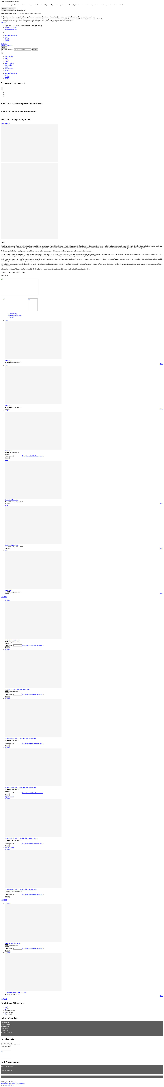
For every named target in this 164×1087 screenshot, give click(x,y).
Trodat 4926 (8, 360)
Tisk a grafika (9, 56)
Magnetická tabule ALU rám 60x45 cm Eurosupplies (20, 738)
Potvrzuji (3, 22)
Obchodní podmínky (11, 35)
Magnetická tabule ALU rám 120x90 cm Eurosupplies (21, 889)
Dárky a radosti (9, 63)
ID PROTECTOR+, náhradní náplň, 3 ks (17, 689)
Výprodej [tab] (11, 317)
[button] (4, 123)
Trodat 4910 (8, 451)
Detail (161, 364)
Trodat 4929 (8, 405)
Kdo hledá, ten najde (7, 49)
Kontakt (7, 39)
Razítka (7, 60)
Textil (6, 67)
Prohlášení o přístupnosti (8, 1083)
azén (7, 1007)
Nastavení (4, 8)
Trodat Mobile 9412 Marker (13, 943)
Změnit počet (8, 456)
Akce (6, 37)
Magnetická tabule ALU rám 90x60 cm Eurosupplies (20, 787)
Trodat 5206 (8, 590)
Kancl (6, 61)
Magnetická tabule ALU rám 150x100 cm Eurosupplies (21, 838)
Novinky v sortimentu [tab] (14, 315)
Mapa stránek (21, 1083)
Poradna (7, 40)
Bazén (6, 58)
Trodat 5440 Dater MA (11, 500)
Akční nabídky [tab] (12, 314)
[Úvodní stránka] (7, 45)
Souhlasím (12, 8)
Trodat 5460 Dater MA (11, 545)
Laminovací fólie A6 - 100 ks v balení (16, 992)
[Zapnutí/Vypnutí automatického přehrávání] (2, 88)
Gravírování (8, 65)
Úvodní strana (9, 68)
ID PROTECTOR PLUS (12, 640)
